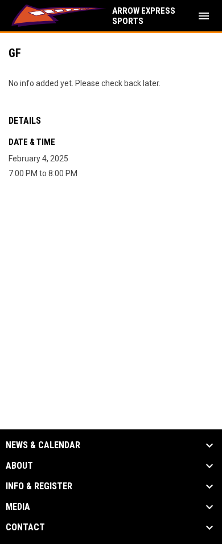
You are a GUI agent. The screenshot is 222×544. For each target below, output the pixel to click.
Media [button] (18, 506)
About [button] (19, 465)
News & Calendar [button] (43, 445)
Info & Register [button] (39, 486)
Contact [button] (25, 527)
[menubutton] (204, 16)
